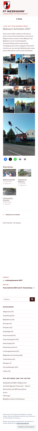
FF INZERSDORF (14, 11)
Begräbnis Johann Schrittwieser (14, 399)
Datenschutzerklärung (22, 423)
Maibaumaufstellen (9, 179)
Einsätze (6, 327)
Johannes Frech (21, 26)
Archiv (5, 392)
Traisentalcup (7, 359)
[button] (9, 59)
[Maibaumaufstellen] (9, 173)
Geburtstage (7, 343)
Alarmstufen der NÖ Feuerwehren (14, 389)
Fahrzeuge (6, 396)
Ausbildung (7, 316)
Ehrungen (6, 323)
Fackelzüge (7, 331)
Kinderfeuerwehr (9, 347)
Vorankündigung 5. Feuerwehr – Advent (16, 386)
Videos (5, 371)
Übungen (6, 363)
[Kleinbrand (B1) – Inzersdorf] (9, 191)
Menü (20, 19)
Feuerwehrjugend (9, 339)
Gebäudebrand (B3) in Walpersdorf (15, 383)
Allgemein (6, 312)
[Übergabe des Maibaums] (24, 173)
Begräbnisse (7, 319)
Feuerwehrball (8, 335)
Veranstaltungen (13, 214)
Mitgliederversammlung (11, 355)
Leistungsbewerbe (9, 351)
